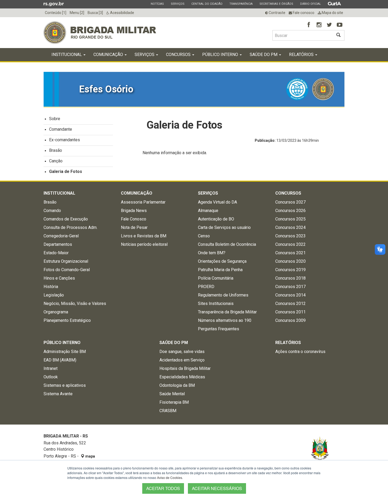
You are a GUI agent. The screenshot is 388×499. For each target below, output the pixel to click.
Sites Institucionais (216, 303)
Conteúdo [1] (55, 13)
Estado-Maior (56, 252)
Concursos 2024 (290, 227)
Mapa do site (332, 13)
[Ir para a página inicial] (100, 32)
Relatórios (302, 54)
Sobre (54, 118)
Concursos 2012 (290, 303)
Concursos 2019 (290, 269)
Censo (204, 235)
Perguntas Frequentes (218, 328)
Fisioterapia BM (174, 402)
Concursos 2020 (290, 261)
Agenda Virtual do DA (217, 202)
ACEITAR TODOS (163, 488)
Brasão (55, 150)
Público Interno (220, 54)
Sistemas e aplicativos (65, 385)
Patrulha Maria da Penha (220, 269)
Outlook (51, 376)
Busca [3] (95, 13)
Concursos (179, 54)
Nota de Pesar (134, 227)
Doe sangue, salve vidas (182, 351)
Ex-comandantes (64, 139)
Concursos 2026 (290, 210)
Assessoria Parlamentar (143, 202)
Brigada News (134, 210)
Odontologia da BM (177, 385)
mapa (89, 456)
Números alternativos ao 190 (224, 320)
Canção (56, 160)
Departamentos (58, 244)
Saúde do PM (264, 54)
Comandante (60, 129)
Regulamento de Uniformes (223, 295)
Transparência (241, 4)
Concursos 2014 (290, 295)
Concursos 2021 (290, 252)
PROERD (206, 286)
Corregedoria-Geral (61, 235)
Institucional (67, 54)
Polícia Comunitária (215, 278)
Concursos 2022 (290, 244)
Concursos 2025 (290, 219)
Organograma (56, 311)
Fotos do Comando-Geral (67, 269)
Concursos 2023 (290, 235)
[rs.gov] (54, 4)
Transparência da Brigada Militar (227, 311)
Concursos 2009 (290, 320)
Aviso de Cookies (169, 477)
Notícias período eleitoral (144, 244)
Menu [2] (77, 13)
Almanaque (208, 210)
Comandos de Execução (66, 219)
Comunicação (108, 54)
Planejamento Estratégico (67, 320)
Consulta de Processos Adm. (70, 227)
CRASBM (167, 410)
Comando (52, 210)
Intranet (51, 368)
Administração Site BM (65, 351)
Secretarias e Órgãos (276, 4)
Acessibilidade (121, 13)
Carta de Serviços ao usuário (224, 227)
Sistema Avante (58, 393)
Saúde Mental (172, 393)
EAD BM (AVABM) (60, 360)
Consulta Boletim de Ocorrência (227, 244)
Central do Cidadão (207, 4)
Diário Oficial (310, 4)
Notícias (157, 4)
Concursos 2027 (290, 202)
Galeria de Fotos (65, 171)
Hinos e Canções (59, 278)
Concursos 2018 (290, 278)
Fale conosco (303, 13)
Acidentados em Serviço (182, 360)
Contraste (276, 13)
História (51, 286)
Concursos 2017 (290, 286)
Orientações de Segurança (222, 261)
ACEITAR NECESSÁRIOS (217, 488)
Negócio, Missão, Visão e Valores (75, 303)
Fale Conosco (133, 219)
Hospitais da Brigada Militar (185, 368)
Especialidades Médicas (182, 376)
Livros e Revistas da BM (143, 235)
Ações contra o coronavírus (300, 351)
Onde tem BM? (211, 252)
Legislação (54, 295)
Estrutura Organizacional (66, 261)
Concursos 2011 (290, 311)
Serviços (177, 4)
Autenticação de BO (216, 219)
